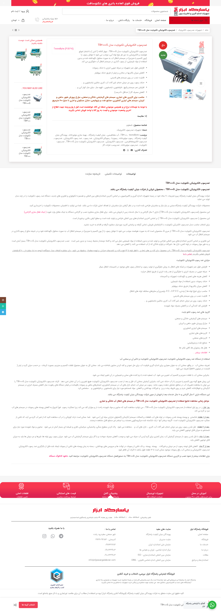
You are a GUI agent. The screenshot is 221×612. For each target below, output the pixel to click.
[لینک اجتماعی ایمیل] (132, 150)
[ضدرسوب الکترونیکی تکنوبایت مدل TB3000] (36, 69)
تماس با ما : (110, 529)
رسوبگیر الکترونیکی (102, 138)
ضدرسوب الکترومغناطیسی (136, 141)
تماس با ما (187, 254)
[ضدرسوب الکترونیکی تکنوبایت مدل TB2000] (21, 54)
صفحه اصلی (203, 534)
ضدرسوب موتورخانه (129, 145)
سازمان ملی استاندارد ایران (160, 544)
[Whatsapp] (53, 536)
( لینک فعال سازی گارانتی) (35, 212)
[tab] (131, 172)
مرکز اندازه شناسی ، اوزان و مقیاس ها (155, 550)
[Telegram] (61, 536)
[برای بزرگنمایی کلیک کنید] (201, 83)
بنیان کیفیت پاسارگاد (96, 135)
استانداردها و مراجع (200, 560)
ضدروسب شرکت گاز (111, 145)
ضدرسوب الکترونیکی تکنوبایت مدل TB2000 (24, 152)
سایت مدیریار (165, 539)
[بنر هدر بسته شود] (4, 3)
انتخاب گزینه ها (28, 604)
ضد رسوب (88, 138)
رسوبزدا (114, 138)
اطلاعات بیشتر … (200, 352)
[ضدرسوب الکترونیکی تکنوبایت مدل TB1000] (36, 52)
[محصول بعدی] (12, 30)
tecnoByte (134, 135)
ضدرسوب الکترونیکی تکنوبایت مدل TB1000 (24, 134)
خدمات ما (204, 544)
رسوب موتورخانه (126, 138)
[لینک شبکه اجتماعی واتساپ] (128, 150)
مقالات (205, 555)
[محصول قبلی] (18, 30)
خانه (206, 30)
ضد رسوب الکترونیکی (73, 138)
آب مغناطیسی (113, 135)
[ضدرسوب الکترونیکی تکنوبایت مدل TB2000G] (37, 99)
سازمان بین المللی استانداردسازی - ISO (154, 555)
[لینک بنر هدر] (115, 3)
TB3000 (123, 135)
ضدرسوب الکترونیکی (114, 141)
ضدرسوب (58, 138)
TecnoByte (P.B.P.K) (64, 48)
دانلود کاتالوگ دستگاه (58, 456)
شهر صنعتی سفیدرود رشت (104, 534)
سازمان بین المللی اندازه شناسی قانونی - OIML (151, 560)
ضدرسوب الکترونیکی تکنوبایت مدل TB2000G (85, 141)
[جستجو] (65, 11)
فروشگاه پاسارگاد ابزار (199, 529)
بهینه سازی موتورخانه (78, 135)
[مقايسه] (15, 605)
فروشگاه (205, 539)
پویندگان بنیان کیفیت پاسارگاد (158, 534)
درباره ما (204, 550)
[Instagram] (44, 536)
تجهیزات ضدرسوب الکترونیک (190, 30)
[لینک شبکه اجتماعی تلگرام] (124, 150)
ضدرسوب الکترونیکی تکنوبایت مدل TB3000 (24, 116)
